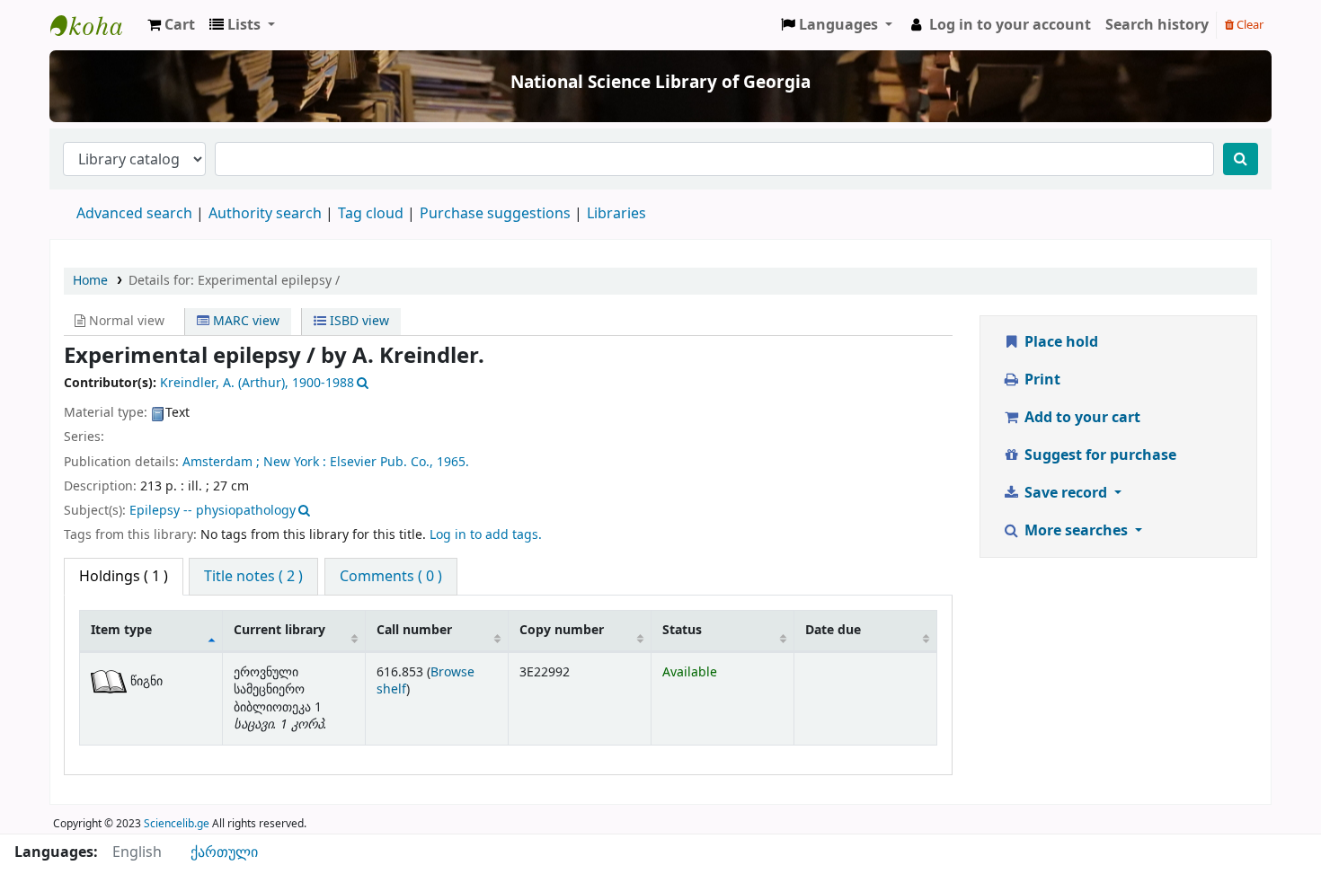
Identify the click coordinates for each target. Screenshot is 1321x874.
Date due (833, 630)
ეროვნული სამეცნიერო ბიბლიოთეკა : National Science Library (95, 25)
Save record (1066, 493)
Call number (414, 630)
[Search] (1240, 159)
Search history (1157, 25)
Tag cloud (370, 214)
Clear (1248, 24)
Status (682, 630)
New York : (294, 462)
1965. (453, 462)
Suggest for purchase (1098, 455)
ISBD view (357, 321)
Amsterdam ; (221, 462)
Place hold (1059, 342)
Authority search (265, 214)
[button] (171, 25)
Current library (279, 630)
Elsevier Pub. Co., (381, 462)
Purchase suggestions (495, 214)
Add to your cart (1080, 417)
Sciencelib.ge (176, 824)
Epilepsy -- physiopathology (212, 510)
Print (1040, 380)
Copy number (561, 630)
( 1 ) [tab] (123, 576)
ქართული (224, 852)
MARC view (244, 321)
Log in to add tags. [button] (486, 534)
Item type (121, 630)
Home (90, 280)
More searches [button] (1076, 531)
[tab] (253, 577)
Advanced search (134, 214)
